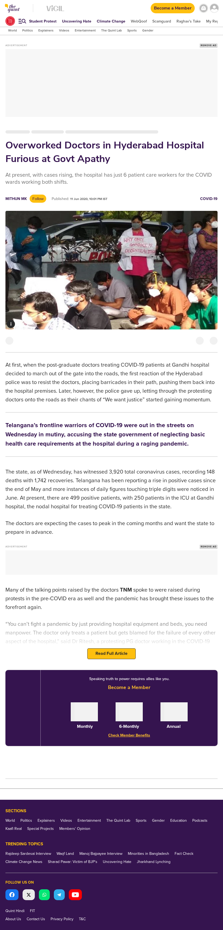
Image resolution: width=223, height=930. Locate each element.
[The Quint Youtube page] (75, 895)
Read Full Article (111, 653)
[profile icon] (214, 8)
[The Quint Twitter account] (29, 895)
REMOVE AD (208, 45)
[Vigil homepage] (55, 11)
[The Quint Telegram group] (59, 895)
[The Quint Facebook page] (11, 895)
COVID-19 (209, 198)
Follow (38, 198)
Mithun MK (16, 198)
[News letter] (203, 8)
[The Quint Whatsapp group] (44, 895)
